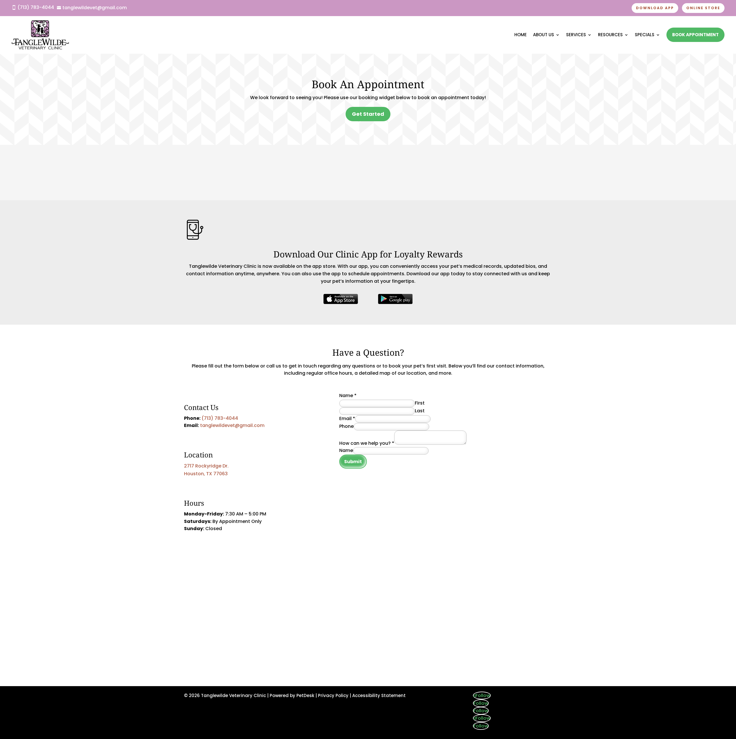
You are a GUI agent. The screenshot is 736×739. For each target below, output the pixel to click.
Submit (353, 461)
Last (420, 410)
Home (520, 35)
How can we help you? (366, 443)
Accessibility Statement (379, 695)
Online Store (703, 7)
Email (347, 418)
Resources (610, 35)
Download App (655, 7)
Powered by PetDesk (292, 695)
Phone (346, 426)
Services (576, 35)
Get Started (368, 114)
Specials (644, 35)
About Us (543, 35)
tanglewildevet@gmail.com (232, 425)
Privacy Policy (333, 695)
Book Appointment (695, 35)
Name (347, 395)
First (420, 403)
